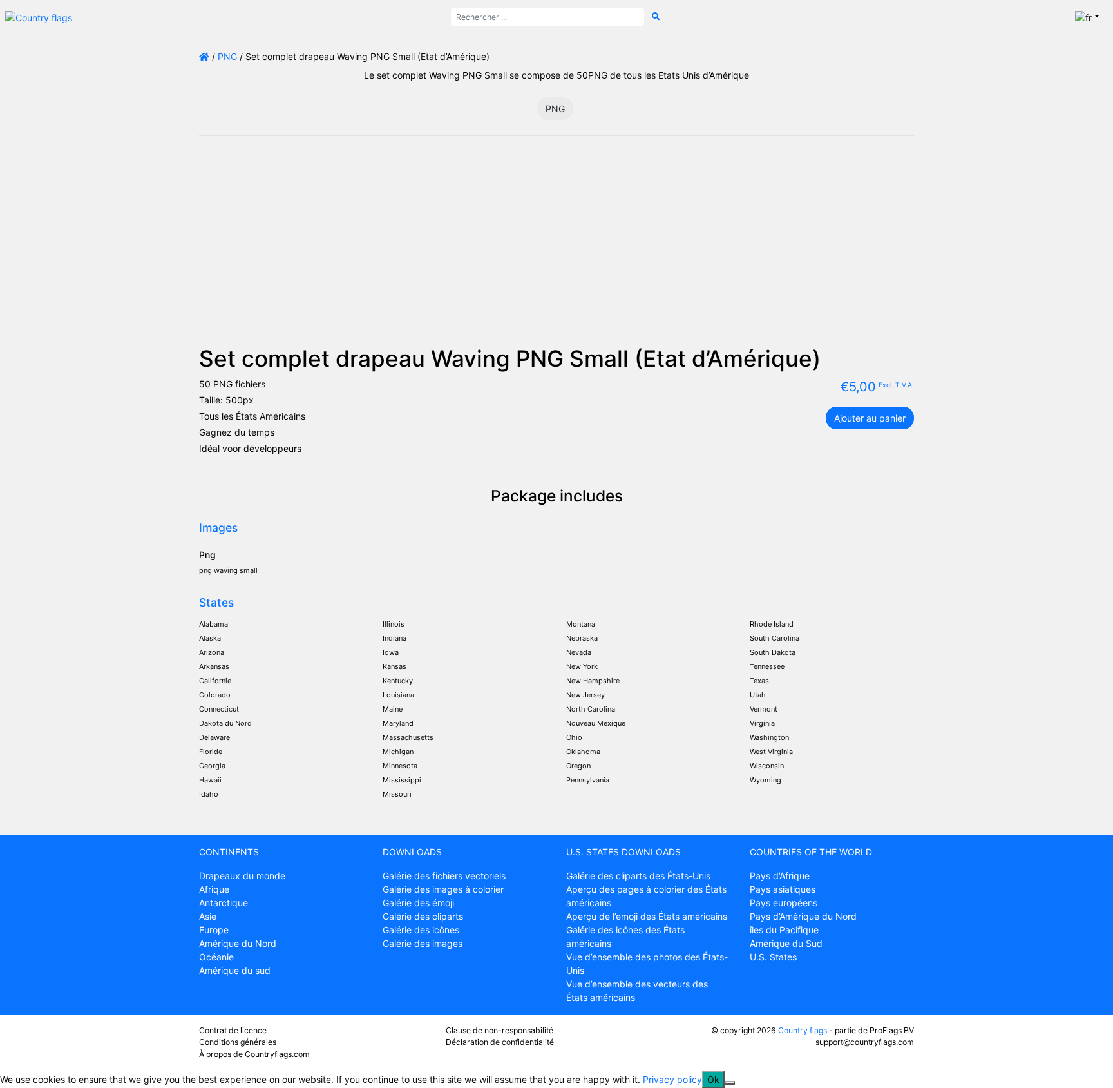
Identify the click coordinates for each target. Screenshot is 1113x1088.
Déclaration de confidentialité (500, 1042)
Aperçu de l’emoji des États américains (646, 916)
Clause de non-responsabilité (499, 1030)
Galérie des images (422, 943)
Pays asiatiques (782, 889)
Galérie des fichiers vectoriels (444, 875)
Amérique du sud (235, 970)
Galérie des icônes (421, 929)
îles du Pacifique (784, 929)
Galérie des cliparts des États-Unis (638, 875)
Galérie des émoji (418, 902)
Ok (713, 1079)
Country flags (802, 1030)
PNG (227, 56)
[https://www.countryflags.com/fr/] (38, 16)
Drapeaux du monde (242, 875)
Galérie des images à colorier (443, 889)
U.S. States (773, 956)
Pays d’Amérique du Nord (803, 916)
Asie (207, 916)
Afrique (214, 889)
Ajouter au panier (870, 418)
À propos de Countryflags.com (254, 1054)
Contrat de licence (233, 1030)
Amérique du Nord (237, 943)
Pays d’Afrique (780, 875)
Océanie (216, 956)
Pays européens (783, 902)
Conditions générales (237, 1042)
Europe (214, 929)
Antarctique (223, 902)
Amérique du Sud (786, 943)
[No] (730, 1083)
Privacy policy (672, 1079)
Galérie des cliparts (423, 916)
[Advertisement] (556, 248)
